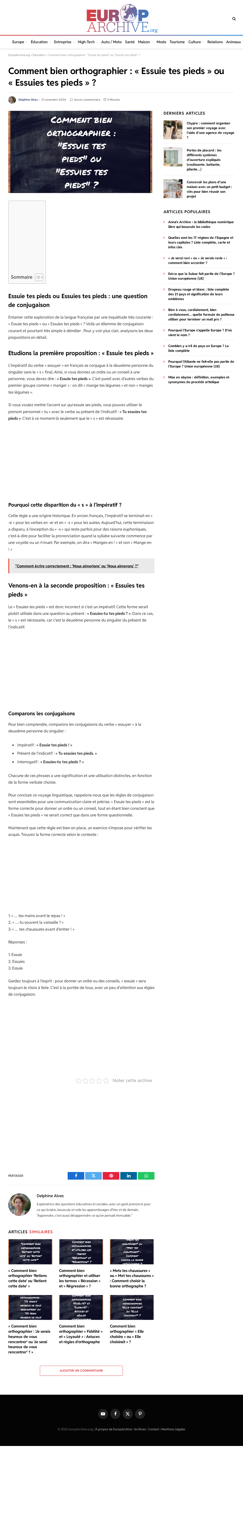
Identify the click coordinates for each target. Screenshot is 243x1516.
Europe (18, 41)
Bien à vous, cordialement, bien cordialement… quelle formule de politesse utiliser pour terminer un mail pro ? (201, 314)
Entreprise (62, 41)
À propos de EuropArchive (113, 1429)
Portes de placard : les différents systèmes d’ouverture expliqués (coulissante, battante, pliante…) (204, 159)
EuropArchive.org (19, 55)
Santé (130, 41)
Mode (161, 41)
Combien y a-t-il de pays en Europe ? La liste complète (198, 348)
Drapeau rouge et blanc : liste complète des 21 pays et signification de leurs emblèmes (198, 294)
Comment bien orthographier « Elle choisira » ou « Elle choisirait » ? (127, 1334)
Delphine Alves (28, 99)
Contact (153, 1429)
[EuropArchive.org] (121, 18)
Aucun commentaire (87, 99)
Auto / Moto (111, 41)
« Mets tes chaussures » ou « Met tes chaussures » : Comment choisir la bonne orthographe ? (132, 1278)
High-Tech (86, 41)
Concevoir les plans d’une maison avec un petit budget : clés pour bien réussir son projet (209, 189)
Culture (194, 41)
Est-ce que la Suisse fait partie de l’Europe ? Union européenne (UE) (201, 276)
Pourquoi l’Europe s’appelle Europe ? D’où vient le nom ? (200, 332)
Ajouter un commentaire (81, 1371)
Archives (140, 1429)
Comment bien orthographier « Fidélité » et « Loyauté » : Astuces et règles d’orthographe (81, 1334)
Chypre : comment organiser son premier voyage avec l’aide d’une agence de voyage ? (210, 130)
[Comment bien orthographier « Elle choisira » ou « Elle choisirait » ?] (132, 1307)
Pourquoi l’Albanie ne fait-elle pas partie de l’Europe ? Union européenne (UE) (201, 363)
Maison (144, 41)
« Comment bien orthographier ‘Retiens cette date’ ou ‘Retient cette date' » (27, 1278)
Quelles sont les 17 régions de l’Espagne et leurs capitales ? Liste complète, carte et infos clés (200, 242)
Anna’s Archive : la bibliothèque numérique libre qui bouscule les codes (201, 224)
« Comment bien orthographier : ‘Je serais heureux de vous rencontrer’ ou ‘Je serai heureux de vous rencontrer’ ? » (29, 1339)
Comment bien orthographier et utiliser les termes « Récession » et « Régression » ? (79, 1278)
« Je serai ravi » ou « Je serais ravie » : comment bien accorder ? (197, 260)
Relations (215, 41)
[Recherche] (233, 18)
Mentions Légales (173, 1429)
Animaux (233, 41)
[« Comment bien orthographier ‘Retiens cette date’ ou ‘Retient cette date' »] (30, 1251)
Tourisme (177, 41)
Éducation (39, 41)
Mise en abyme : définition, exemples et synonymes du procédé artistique (198, 379)
